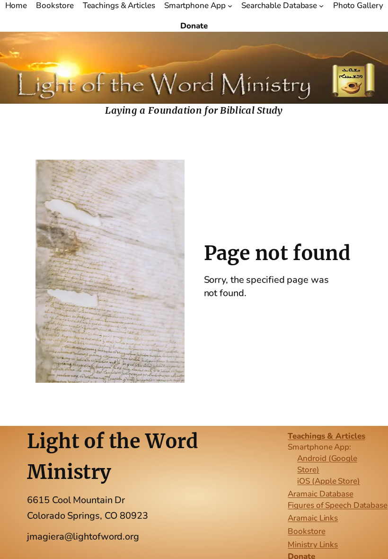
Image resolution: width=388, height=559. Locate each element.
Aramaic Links (313, 518)
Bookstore (306, 531)
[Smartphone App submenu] (230, 5)
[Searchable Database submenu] (321, 5)
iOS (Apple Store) (328, 481)
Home (16, 5)
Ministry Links (313, 544)
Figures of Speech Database (337, 505)
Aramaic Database (320, 493)
